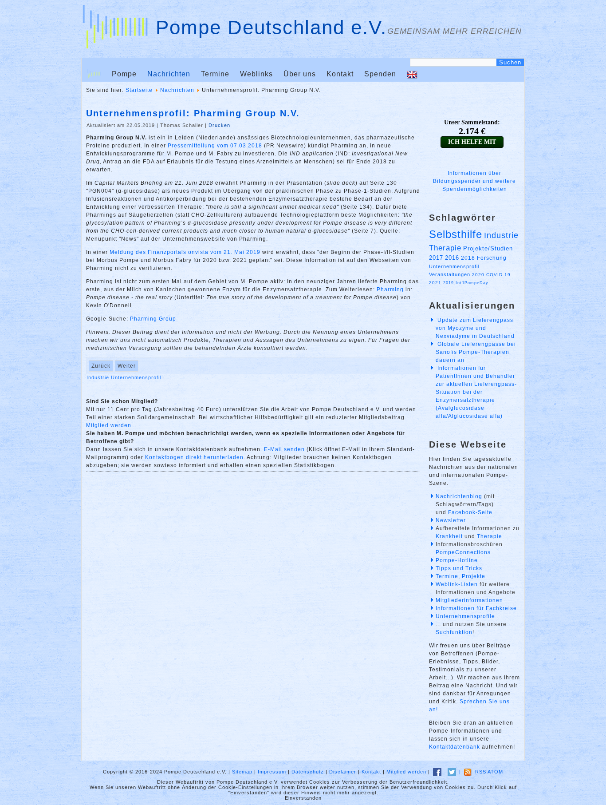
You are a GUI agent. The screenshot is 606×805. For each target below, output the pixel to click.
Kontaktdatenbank (454, 747)
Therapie (445, 248)
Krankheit (449, 536)
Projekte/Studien (488, 248)
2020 (478, 274)
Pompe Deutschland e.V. (271, 27)
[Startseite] (94, 74)
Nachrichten (168, 74)
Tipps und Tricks (459, 568)
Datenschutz (307, 771)
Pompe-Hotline (457, 560)
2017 (436, 257)
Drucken (219, 125)
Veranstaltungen (449, 274)
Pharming (390, 289)
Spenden (380, 74)
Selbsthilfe (455, 234)
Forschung (492, 258)
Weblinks (256, 74)
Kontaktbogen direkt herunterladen (194, 457)
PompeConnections (463, 552)
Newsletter (451, 520)
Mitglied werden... (111, 425)
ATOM (495, 771)
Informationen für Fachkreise (476, 608)
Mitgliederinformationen (469, 600)
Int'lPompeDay (472, 283)
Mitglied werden (406, 771)
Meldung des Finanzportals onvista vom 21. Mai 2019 (185, 252)
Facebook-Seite (470, 512)
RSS (480, 771)
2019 (448, 283)
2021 (435, 282)
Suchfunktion (454, 632)
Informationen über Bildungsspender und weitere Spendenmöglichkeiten (474, 181)
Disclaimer (342, 771)
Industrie (99, 377)
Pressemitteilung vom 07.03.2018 (215, 146)
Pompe (124, 74)
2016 (452, 257)
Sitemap (242, 771)
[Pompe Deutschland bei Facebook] (437, 771)
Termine (215, 74)
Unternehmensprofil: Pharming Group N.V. (193, 113)
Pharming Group (153, 319)
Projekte (473, 576)
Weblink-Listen (457, 584)
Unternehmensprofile (465, 616)
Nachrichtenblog (459, 496)
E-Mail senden (284, 449)
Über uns (299, 74)
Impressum (272, 771)
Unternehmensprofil (136, 377)
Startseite (139, 90)
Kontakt (340, 74)
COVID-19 (498, 274)
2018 (468, 258)
